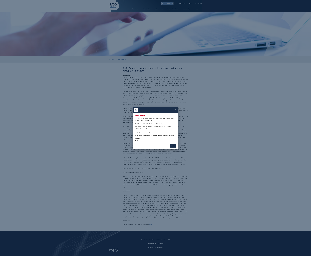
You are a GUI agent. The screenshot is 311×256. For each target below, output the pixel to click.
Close (172, 145)
